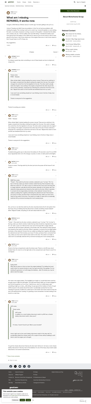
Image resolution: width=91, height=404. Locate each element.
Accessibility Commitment (56, 392)
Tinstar (12, 11)
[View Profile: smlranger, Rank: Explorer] (9, 57)
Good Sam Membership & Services (41, 380)
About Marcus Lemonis (20, 382)
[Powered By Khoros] (83, 400)
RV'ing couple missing (71, 49)
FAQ (10, 380)
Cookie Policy (14, 395)
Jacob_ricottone (77, 40)
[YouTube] (19, 366)
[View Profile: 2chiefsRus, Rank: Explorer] (9, 70)
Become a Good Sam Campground (23, 377)
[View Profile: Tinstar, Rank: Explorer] (8, 12)
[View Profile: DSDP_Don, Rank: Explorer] (9, 219)
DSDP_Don (14, 218)
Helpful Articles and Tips (57, 372)
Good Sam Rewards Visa (21, 380)
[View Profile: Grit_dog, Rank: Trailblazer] (63, 34)
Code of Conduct (19, 372)
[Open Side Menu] (5, 2)
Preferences (15, 400)
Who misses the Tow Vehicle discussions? (73, 34)
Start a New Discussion (73, 11)
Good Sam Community (9, 5)
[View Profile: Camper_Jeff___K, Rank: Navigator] (63, 45)
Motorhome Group (20, 5)
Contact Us (11, 377)
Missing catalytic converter (73, 54)
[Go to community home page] (11, 2)
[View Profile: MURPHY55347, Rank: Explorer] (63, 55)
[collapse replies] (5, 56)
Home (10, 372)
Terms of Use (48, 392)
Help (33, 400)
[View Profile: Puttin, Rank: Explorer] (63, 50)
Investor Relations (41, 392)
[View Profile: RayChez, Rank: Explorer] (9, 162)
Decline (22, 400)
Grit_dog (75, 35)
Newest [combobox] (55, 52)
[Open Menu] (85, 6)
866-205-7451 (78, 380)
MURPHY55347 (76, 56)
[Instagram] (24, 366)
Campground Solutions (38, 382)
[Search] (74, 2)
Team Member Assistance (67, 392)
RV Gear (35, 374)
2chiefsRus (14, 69)
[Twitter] (15, 366)
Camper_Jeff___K (77, 46)
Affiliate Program (19, 374)
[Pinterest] (29, 366)
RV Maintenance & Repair (39, 377)
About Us (11, 374)
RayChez (13, 161)
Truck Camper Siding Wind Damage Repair (73, 44)
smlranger (14, 56)
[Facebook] (10, 366)
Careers (71, 390)
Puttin (74, 51)
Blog (66, 390)
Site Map (11, 382)
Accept (28, 400)
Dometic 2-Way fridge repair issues (75, 39)
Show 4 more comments (14, 356)
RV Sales (35, 372)
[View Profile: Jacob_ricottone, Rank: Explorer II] (63, 40)
